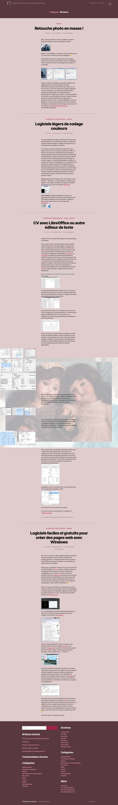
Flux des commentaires (68, 790)
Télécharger (66, 185)
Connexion (64, 785)
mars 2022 (64, 736)
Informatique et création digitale (56, 119)
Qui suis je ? (101, 3)
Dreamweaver (53, 595)
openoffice (59, 517)
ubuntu (64, 517)
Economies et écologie (29, 769)
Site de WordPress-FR (67, 792)
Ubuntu (66, 218)
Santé (24, 778)
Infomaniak (57, 575)
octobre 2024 (65, 732)
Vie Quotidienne (27, 784)
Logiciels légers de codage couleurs (59, 126)
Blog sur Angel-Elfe (31, 801)
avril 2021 (64, 740)
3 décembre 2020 (57, 546)
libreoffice (46, 517)
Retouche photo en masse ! (59, 28)
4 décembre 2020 (57, 232)
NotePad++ (60, 615)
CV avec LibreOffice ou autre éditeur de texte (59, 225)
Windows (59, 23)
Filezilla (70, 676)
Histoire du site (93, 3)
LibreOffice (69, 253)
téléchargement (46, 513)
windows (68, 517)
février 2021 (64, 742)
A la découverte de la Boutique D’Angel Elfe (35, 738)
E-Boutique (25, 742)
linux (51, 517)
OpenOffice (44, 255)
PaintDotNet (51, 648)
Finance (24, 771)
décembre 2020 (66, 747)
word (72, 517)
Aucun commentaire (68, 33)
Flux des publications (67, 787)
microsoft (54, 517)
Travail (24, 780)
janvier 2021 (64, 744)
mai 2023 (64, 734)
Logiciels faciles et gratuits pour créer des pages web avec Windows (59, 537)
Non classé (25, 776)
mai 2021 (63, 738)
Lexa (49, 33)
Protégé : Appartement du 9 (30, 745)
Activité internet (27, 767)
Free (55, 569)
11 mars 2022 (57, 33)
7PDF (42, 269)
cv (43, 517)
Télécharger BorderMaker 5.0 (59, 106)
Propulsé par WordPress (44, 801)
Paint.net (65, 646)
